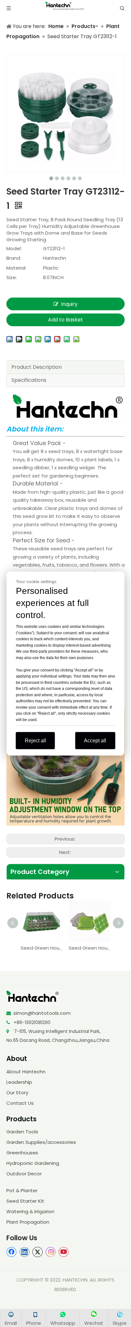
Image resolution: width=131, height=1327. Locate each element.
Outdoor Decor (24, 1173)
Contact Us (20, 1103)
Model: (14, 248)
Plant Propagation (27, 1222)
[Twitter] (37, 1252)
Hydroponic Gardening (32, 1163)
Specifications (28, 380)
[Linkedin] (24, 1252)
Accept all (95, 740)
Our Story (17, 1092)
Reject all (35, 740)
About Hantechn (25, 1071)
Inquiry (69, 304)
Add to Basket (65, 319)
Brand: (13, 258)
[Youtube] (64, 1252)
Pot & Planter (22, 1190)
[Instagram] (50, 1252)
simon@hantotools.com (42, 1013)
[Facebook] (11, 1252)
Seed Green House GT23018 (89, 948)
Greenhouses (22, 1152)
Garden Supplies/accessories (41, 1142)
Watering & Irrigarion (30, 1211)
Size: (11, 277)
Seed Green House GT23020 (41, 948)
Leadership (19, 1082)
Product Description (36, 367)
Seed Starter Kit (25, 1201)
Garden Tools (22, 1131)
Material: (16, 268)
